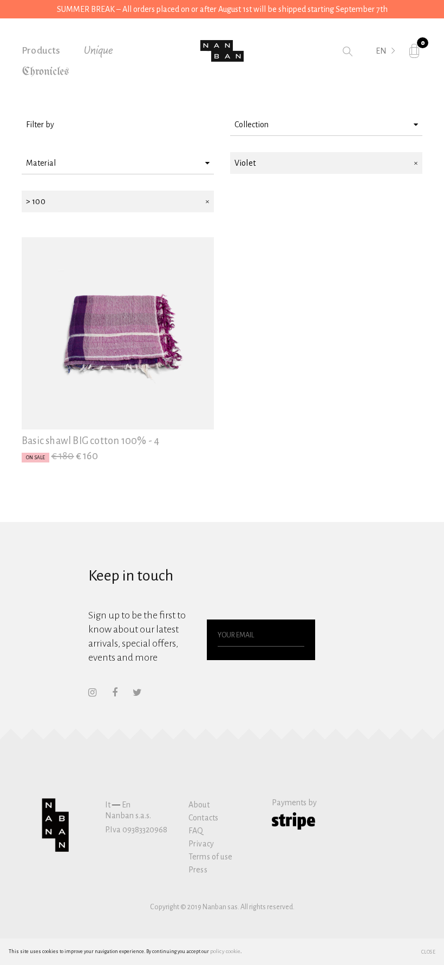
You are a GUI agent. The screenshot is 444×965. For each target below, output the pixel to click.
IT (379, 66)
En (126, 804)
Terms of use (210, 856)
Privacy (201, 843)
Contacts (203, 817)
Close (428, 951)
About (199, 804)
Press (197, 869)
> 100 (35, 201)
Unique (98, 50)
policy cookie (225, 951)
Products (41, 50)
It (107, 804)
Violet (245, 163)
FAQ (195, 830)
